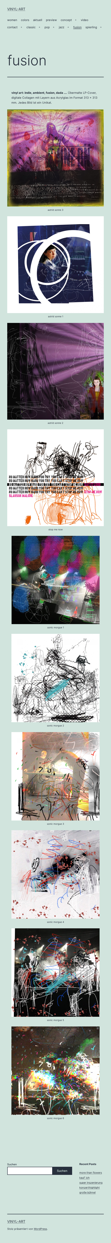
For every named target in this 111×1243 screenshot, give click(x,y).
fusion (77, 27)
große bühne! (87, 1192)
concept (66, 20)
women (12, 20)
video (84, 20)
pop (47, 27)
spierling (91, 27)
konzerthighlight (89, 1187)
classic (31, 27)
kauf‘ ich (84, 1177)
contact (12, 27)
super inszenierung (90, 1182)
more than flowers (90, 1172)
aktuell (37, 20)
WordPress (40, 1228)
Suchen (12, 1164)
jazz (61, 27)
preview (51, 20)
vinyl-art (16, 9)
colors (25, 20)
